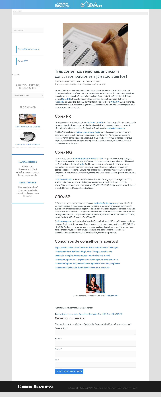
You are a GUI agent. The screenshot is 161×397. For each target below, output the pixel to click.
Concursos (69, 84)
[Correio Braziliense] (64, 4)
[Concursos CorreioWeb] (27, 49)
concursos (73, 314)
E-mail (58, 349)
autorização (61, 84)
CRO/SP (115, 102)
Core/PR (60, 102)
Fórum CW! (112, 295)
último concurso (64, 179)
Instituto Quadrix (95, 122)
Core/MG (66, 99)
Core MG (102, 314)
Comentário (61, 328)
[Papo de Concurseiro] (90, 4)
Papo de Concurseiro (93, 81)
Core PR (110, 314)
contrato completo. (116, 128)
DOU (103, 84)
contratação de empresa (105, 203)
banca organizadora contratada (88, 158)
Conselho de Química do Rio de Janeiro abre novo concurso (82, 267)
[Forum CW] (27, 61)
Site (57, 359)
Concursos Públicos (81, 84)
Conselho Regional (94, 84)
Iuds (82, 164)
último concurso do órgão (88, 132)
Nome (58, 338)
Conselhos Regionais (88, 314)
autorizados (62, 314)
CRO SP (118, 314)
